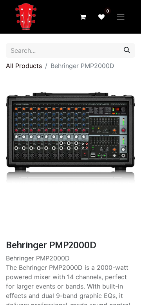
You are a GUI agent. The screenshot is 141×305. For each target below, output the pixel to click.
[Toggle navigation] (120, 17)
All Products (24, 66)
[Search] (127, 50)
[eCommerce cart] (82, 17)
